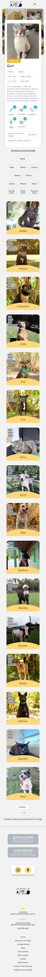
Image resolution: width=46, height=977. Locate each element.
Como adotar (23, 951)
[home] (15, 4)
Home (23, 937)
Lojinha (23, 959)
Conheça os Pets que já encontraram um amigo (23, 819)
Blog (23, 948)
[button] (34, 4)
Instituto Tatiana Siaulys (23, 966)
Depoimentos (23, 962)
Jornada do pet (23, 944)
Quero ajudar (23, 955)
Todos (22, 159)
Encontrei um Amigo (23, 941)
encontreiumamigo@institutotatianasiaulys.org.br (23, 922)
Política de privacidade (23, 970)
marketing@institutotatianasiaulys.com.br (23, 911)
